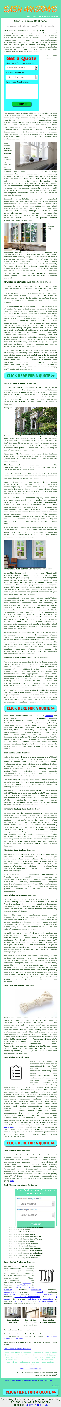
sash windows (22, 113)
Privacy (55, 1386)
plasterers (9, 1292)
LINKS (34, 16)
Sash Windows (46, 1380)
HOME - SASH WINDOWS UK (30, 1369)
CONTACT (46, 16)
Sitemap (5, 1380)
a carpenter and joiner (42, 1294)
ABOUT (39, 16)
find (11, 1155)
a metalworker (46, 1301)
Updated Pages (30, 1380)
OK (46, 1405)
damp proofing (10, 1294)
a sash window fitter (23, 1278)
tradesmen (47, 1304)
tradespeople (20, 1276)
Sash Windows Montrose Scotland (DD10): (24, 31)
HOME (28, 16)
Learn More (33, 1405)
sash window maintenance (17, 1099)
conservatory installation (27, 1297)
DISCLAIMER (54, 16)
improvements (15, 1269)
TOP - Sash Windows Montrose (17, 1349)
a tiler (19, 1301)
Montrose (49, 716)
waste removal (36, 1292)
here (12, 1181)
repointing (36, 1290)
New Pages (16, 1380)
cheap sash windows (46, 1097)
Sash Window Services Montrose (20, 1185)
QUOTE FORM (9, 1127)
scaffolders (22, 1285)
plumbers (26, 1283)
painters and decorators (40, 1299)
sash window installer (25, 296)
